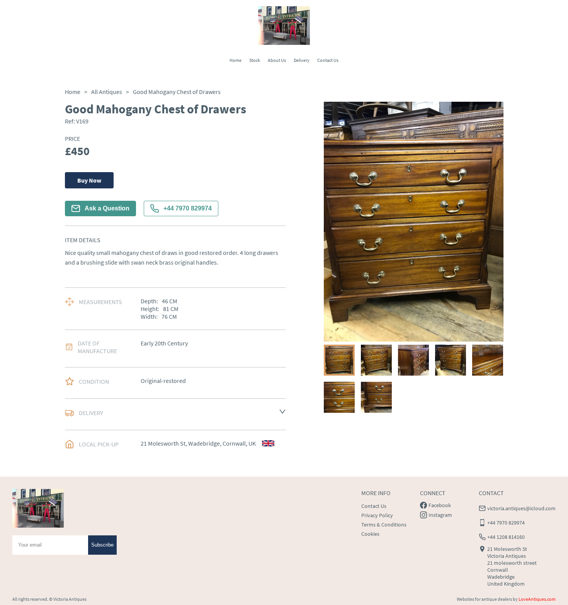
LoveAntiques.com (537, 599)
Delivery (302, 60)
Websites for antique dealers (484, 599)
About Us (277, 60)
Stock (254, 60)
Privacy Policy (377, 515)
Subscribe (102, 545)
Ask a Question (107, 208)
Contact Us (327, 60)
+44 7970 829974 (187, 208)
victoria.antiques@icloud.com (521, 508)
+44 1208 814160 (506, 536)
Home (235, 60)
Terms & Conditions (383, 524)
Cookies (370, 533)
